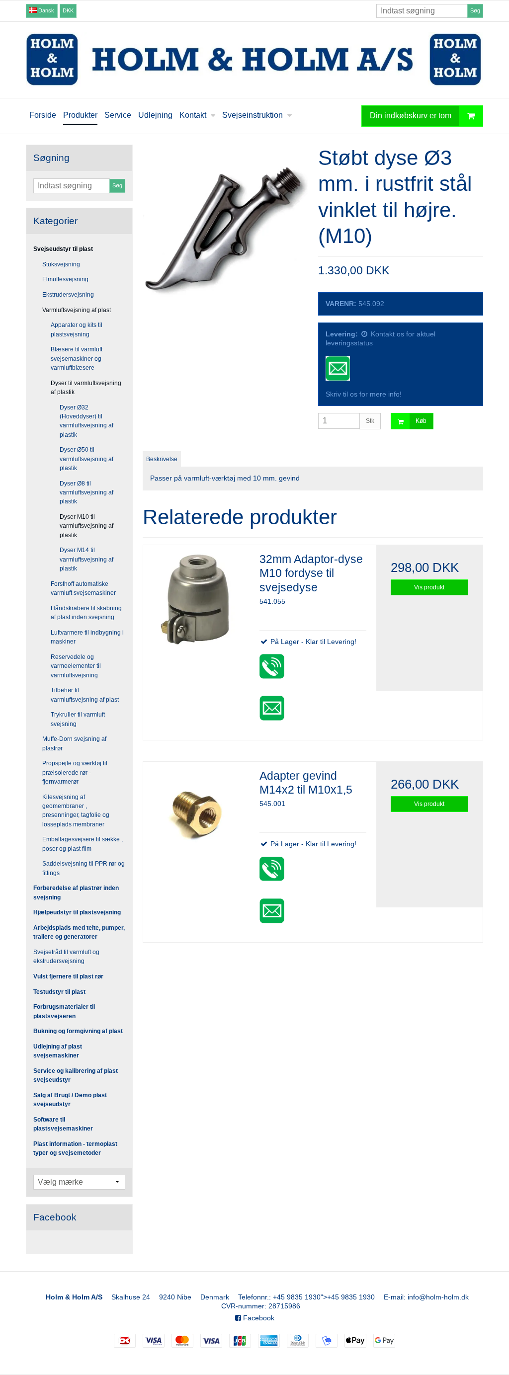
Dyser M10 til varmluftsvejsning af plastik (86, 526)
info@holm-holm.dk (438, 1297)
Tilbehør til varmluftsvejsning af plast (85, 695)
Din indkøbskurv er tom (410, 115)
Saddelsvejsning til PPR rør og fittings (83, 868)
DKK (68, 10)
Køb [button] (421, 420)
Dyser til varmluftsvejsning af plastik (86, 388)
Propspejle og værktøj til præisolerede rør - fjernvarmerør (74, 772)
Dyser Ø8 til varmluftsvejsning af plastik (86, 492)
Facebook (257, 1318)
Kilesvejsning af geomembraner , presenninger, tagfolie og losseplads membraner (75, 811)
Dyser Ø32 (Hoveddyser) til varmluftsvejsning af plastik (86, 421)
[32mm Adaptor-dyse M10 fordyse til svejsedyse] (196, 598)
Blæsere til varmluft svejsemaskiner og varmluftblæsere (76, 358)
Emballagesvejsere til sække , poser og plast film (82, 844)
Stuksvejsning (61, 264)
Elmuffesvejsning (65, 279)
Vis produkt (429, 587)
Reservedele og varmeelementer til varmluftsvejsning (76, 666)
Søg (475, 10)
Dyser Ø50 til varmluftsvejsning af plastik (86, 459)
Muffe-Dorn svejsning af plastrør (74, 743)
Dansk (45, 10)
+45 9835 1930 (297, 1297)
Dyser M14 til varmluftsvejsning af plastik (86, 559)
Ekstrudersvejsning (68, 294)
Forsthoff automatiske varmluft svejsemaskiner (83, 588)
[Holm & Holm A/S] (254, 59)
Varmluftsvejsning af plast (76, 310)
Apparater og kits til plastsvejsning (76, 329)
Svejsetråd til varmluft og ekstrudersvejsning (66, 957)
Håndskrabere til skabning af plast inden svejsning (86, 613)
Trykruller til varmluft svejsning (78, 719)
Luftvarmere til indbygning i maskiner (87, 637)
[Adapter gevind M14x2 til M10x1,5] (196, 815)
